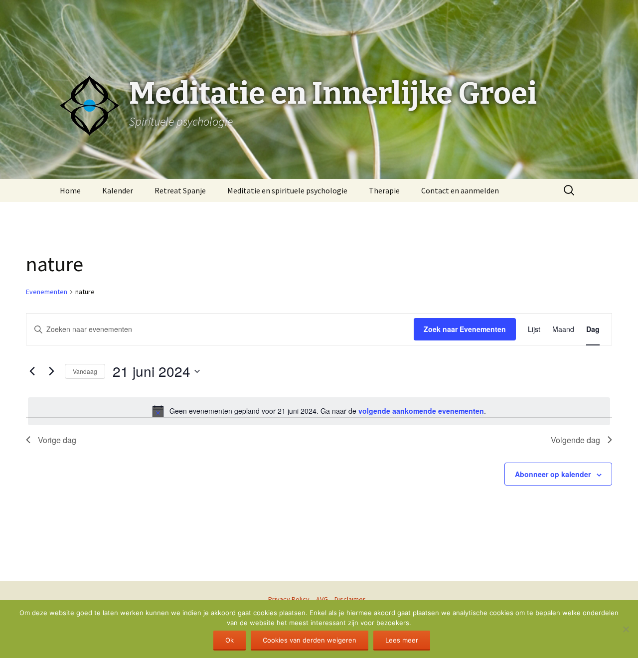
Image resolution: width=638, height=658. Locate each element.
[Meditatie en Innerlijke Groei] (319, 25)
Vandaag (85, 371)
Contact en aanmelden (460, 190)
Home (70, 190)
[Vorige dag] (32, 371)
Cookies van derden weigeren (309, 640)
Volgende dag (575, 440)
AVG (322, 599)
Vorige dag (57, 440)
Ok (229, 640)
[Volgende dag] (51, 371)
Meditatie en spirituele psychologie (287, 190)
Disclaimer (349, 599)
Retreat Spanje (180, 190)
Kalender (117, 190)
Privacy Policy (289, 599)
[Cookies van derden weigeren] (626, 629)
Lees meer (401, 640)
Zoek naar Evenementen (465, 329)
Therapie (384, 190)
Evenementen (46, 291)
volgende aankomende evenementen (421, 411)
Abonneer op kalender (553, 474)
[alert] (319, 411)
